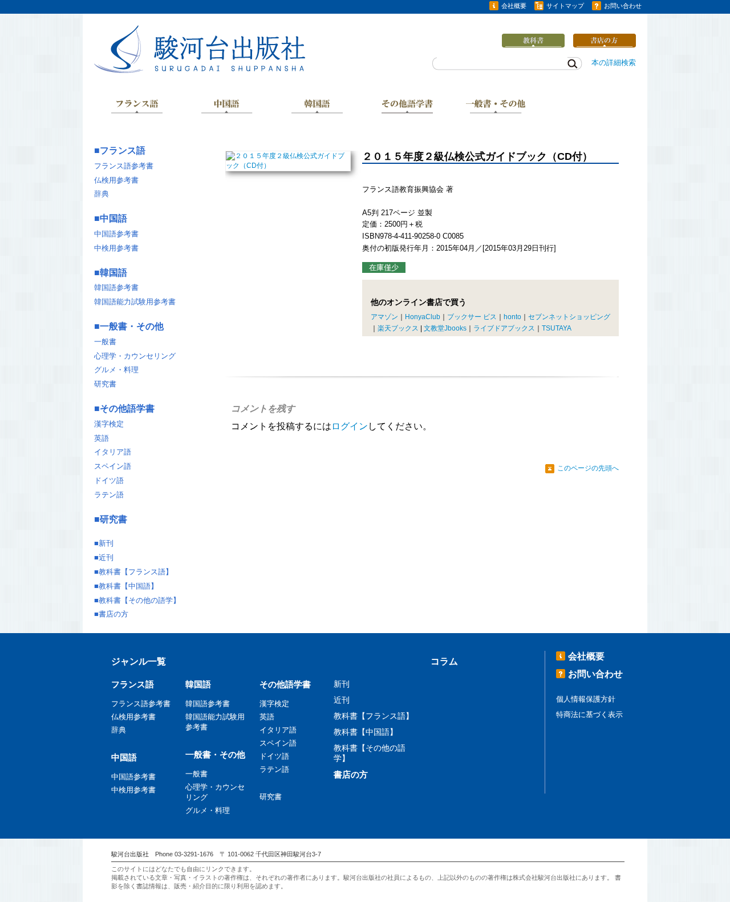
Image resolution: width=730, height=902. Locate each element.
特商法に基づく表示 (589, 714)
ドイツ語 (109, 480)
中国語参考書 (116, 233)
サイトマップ (565, 5)
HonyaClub (422, 317)
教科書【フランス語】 (136, 571)
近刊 (106, 557)
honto (512, 317)
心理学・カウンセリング (135, 356)
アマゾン (384, 317)
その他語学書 (407, 107)
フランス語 (137, 107)
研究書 (105, 384)
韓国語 (317, 107)
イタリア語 (112, 452)
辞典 (101, 194)
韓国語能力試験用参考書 (135, 301)
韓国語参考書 (116, 287)
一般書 (105, 341)
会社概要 (513, 5)
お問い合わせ (623, 5)
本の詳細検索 (613, 62)
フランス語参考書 (123, 166)
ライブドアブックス (504, 328)
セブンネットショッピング (569, 317)
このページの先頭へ (588, 468)
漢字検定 (109, 424)
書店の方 (113, 614)
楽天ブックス (398, 328)
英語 (101, 438)
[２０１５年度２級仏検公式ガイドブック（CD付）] (288, 166)
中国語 (227, 107)
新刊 (106, 543)
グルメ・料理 (116, 369)
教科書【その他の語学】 (139, 600)
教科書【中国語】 (128, 586)
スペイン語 (112, 466)
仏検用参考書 (116, 180)
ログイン (349, 426)
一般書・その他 (497, 107)
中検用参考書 (116, 248)
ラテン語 (109, 494)
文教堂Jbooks (445, 328)
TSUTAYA (556, 328)
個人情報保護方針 (585, 699)
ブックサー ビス (472, 317)
